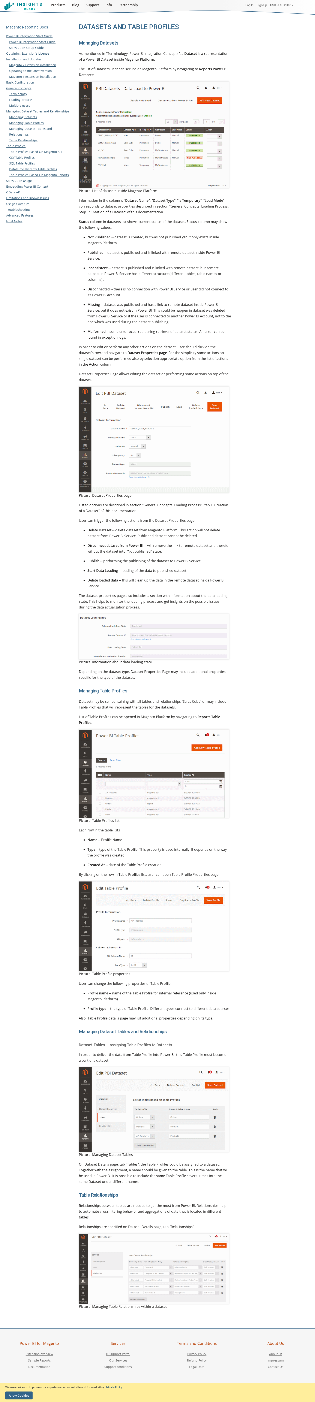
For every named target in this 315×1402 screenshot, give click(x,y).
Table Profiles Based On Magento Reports (39, 175)
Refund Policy (197, 1360)
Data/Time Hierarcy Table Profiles (33, 169)
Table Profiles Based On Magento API (35, 152)
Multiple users (19, 105)
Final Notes (14, 221)
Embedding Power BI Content (27, 186)
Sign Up (262, 5)
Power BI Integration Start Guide (29, 36)
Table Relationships (23, 140)
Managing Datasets (23, 117)
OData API (13, 192)
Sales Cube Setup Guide (26, 48)
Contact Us (275, 1367)
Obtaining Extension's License (27, 53)
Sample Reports (39, 1360)
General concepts (18, 88)
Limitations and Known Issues (27, 198)
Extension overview (39, 1354)
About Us (275, 1354)
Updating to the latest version (30, 71)
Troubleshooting (18, 210)
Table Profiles (16, 146)
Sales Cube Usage (19, 181)
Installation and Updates (24, 59)
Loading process (21, 100)
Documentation (39, 1367)
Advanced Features (20, 215)
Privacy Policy (196, 1354)
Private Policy (114, 1387)
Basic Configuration (20, 82)
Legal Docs (196, 1367)
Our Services (118, 1360)
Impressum (275, 1360)
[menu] (94, 5)
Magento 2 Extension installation (32, 65)
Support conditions (118, 1367)
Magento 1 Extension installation (32, 77)
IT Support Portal (118, 1354)
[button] (281, 5)
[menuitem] (58, 4)
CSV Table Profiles (22, 157)
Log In (250, 5)
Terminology (18, 94)
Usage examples (18, 204)
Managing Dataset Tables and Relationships (37, 111)
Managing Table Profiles (26, 123)
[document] (158, 1392)
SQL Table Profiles (22, 163)
